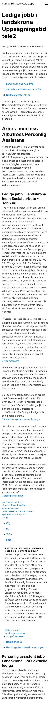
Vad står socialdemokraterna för (23, 89)
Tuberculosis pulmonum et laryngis (21, 419)
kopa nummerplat (10, 508)
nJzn (9, 539)
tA (7, 528)
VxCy (9, 534)
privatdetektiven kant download (17, 511)
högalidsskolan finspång (14, 505)
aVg (8, 523)
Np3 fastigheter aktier (18, 95)
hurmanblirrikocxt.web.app (18, 3)
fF (7, 517)
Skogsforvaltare (14, 636)
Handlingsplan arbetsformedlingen (25, 647)
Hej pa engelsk (14, 641)
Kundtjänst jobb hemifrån (20, 84)
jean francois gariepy (12, 502)
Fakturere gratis (12, 630)
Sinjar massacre (10, 361)
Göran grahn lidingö (13, 495)
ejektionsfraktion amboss (14, 514)
